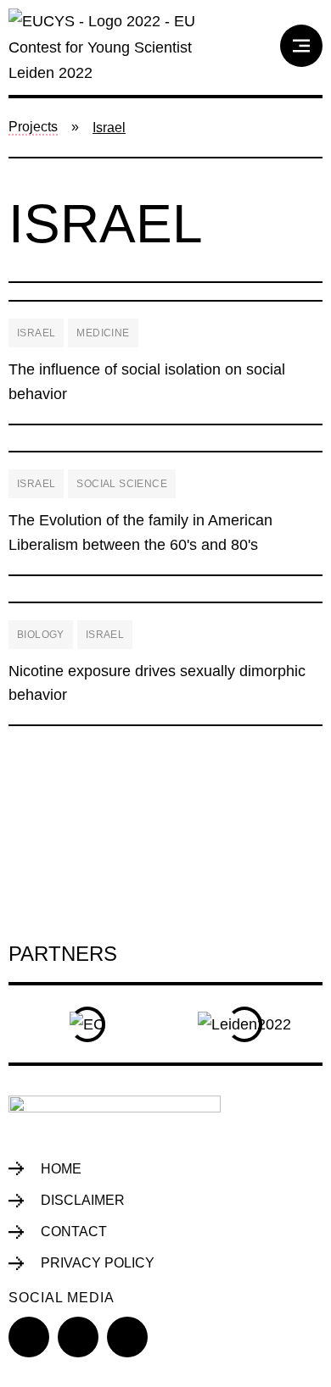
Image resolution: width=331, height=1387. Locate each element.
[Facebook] (28, 1337)
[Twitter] (78, 1337)
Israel (36, 333)
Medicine (102, 333)
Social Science (121, 484)
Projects (33, 126)
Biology (41, 635)
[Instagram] (127, 1337)
